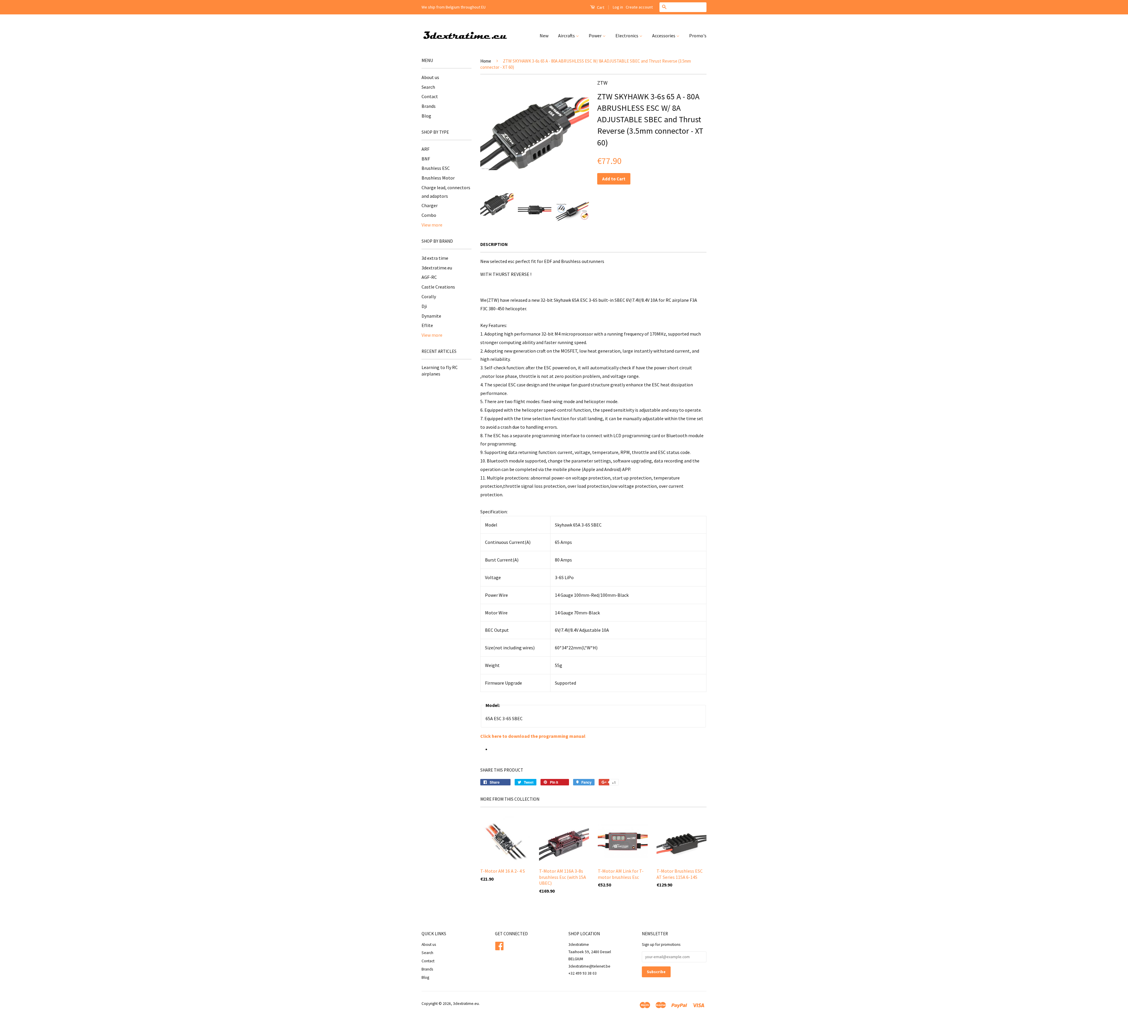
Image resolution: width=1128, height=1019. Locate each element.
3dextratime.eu (437, 268)
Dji (424, 306)
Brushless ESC (436, 168)
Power (595, 35)
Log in (618, 7)
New (544, 35)
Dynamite (431, 316)
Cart (600, 7)
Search (428, 87)
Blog (426, 116)
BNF (426, 159)
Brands (429, 106)
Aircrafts (567, 35)
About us (430, 77)
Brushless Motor (438, 178)
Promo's (697, 35)
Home (485, 61)
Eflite (427, 325)
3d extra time (435, 258)
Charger (430, 205)
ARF (425, 149)
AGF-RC (429, 277)
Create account (639, 7)
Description (494, 244)
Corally (429, 296)
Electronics (627, 35)
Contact (430, 96)
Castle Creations (438, 287)
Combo (429, 215)
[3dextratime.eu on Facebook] (499, 945)
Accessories (664, 35)
